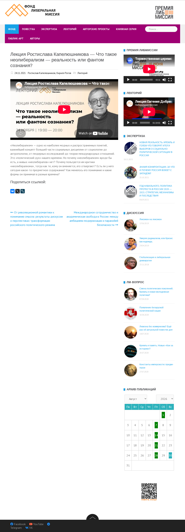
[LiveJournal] (22, 191)
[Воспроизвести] (128, 79)
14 (156, 435)
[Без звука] (164, 79)
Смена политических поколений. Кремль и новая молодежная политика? (156, 291)
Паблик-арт (15, 38)
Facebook (20, 524)
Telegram (16, 527)
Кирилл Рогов (64, 73)
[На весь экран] (170, 79)
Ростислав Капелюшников (41, 73)
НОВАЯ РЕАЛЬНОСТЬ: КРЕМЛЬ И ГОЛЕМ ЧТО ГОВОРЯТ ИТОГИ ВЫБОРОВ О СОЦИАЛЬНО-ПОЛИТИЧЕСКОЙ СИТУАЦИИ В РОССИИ (157, 149)
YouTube (38, 524)
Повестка (28, 29)
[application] (149, 69)
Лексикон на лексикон (150, 219)
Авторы (35, 38)
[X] (17, 191)
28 (156, 455)
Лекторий (69, 29)
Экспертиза (49, 29)
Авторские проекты (96, 29)
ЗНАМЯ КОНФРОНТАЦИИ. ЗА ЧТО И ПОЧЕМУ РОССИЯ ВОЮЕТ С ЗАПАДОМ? (157, 170)
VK (31, 527)
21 (156, 445)
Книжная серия (126, 29)
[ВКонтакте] (12, 191)
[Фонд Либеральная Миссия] (33, 10)
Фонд (12, 29)
